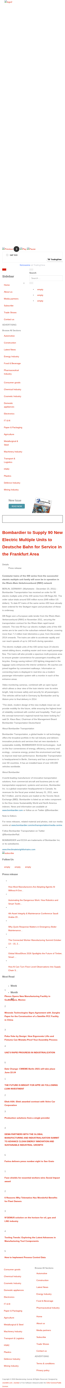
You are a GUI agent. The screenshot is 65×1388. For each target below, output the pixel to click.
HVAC (7, 469)
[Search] (31, 269)
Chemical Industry (12, 389)
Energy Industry (11, 356)
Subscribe (8, 305)
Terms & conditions (45, 1363)
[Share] (31, 283)
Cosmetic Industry (12, 396)
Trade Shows (10, 312)
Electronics (9, 413)
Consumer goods (12, 382)
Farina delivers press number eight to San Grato (29, 1161)
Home (7, 285)
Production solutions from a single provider (27, 1118)
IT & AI (7, 420)
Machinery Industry (13, 451)
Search (32, 273)
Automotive (9, 336)
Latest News (10, 349)
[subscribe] (8, 853)
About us (8, 292)
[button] (7, 249)
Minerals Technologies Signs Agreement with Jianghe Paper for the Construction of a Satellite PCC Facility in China (32, 1016)
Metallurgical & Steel (11, 443)
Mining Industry (11, 489)
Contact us (9, 319)
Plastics (7, 476)
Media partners (11, 299)
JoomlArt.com (7, 1383)
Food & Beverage (12, 363)
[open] (21, 270)
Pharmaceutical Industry (11, 372)
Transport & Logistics (9, 460)
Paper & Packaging (13, 427)
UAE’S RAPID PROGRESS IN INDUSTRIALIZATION (30, 1052)
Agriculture (9, 434)
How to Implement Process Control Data (25, 1257)
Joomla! (16, 1383)
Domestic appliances (9, 405)
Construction (10, 343)
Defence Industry (12, 483)
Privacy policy (42, 1370)
